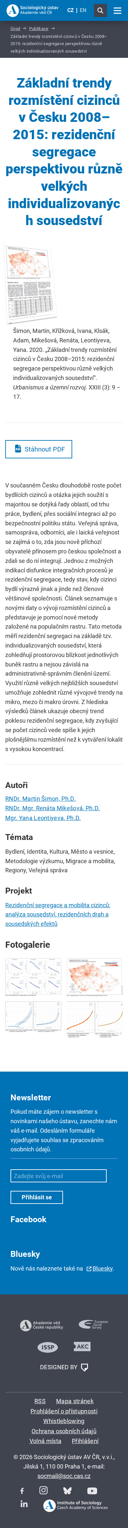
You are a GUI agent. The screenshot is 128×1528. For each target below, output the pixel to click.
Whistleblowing (63, 1421)
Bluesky (103, 1268)
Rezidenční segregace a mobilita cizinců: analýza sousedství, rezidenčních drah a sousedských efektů (57, 915)
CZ (70, 10)
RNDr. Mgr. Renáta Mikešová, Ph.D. (52, 808)
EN (83, 10)
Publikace (39, 28)
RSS (40, 1401)
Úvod (15, 28)
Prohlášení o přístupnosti (64, 1411)
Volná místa (46, 1441)
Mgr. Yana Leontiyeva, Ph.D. (43, 817)
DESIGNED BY (59, 1367)
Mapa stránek (75, 1401)
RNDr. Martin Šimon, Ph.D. (40, 798)
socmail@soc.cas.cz (64, 1475)
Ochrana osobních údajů (64, 1431)
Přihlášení (85, 1441)
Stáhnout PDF (45, 449)
